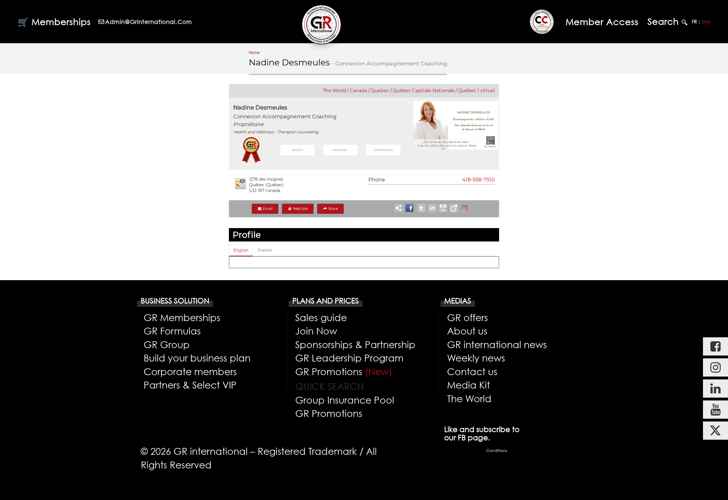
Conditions (496, 450)
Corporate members (190, 371)
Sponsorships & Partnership (355, 344)
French (265, 250)
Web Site (300, 208)
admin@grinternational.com (148, 21)
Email (267, 208)
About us (467, 330)
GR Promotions (343, 371)
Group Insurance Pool (344, 400)
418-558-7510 (478, 180)
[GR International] (321, 24)
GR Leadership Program (349, 357)
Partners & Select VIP (190, 385)
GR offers (467, 317)
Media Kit (468, 385)
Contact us (472, 371)
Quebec (380, 90)
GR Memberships (182, 317)
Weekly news (476, 357)
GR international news (497, 344)
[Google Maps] (240, 183)
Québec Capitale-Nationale (423, 90)
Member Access (602, 21)
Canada (358, 90)
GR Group (167, 344)
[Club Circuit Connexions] (541, 22)
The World (334, 90)
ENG (706, 21)
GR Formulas (172, 330)
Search (665, 21)
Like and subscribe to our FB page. (482, 433)
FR (694, 21)
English (240, 250)
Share (332, 208)
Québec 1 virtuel (476, 90)
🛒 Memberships (54, 21)
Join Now (316, 330)
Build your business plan (197, 357)
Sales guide (321, 317)
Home (254, 52)
